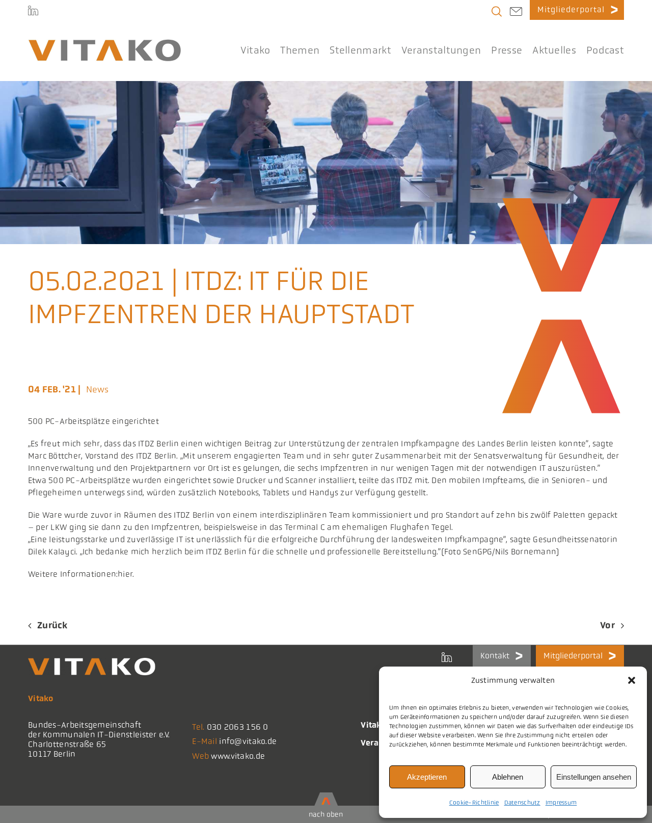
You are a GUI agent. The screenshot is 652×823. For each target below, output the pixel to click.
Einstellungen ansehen (593, 777)
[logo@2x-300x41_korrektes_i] (104, 43)
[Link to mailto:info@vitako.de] (516, 13)
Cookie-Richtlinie (474, 802)
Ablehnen (507, 777)
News (97, 389)
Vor (607, 625)
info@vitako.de (248, 741)
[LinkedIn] (33, 10)
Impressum (561, 802)
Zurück (52, 625)
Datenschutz (522, 802)
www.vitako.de (238, 756)
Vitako (373, 725)
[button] (632, 680)
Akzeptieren (427, 777)
